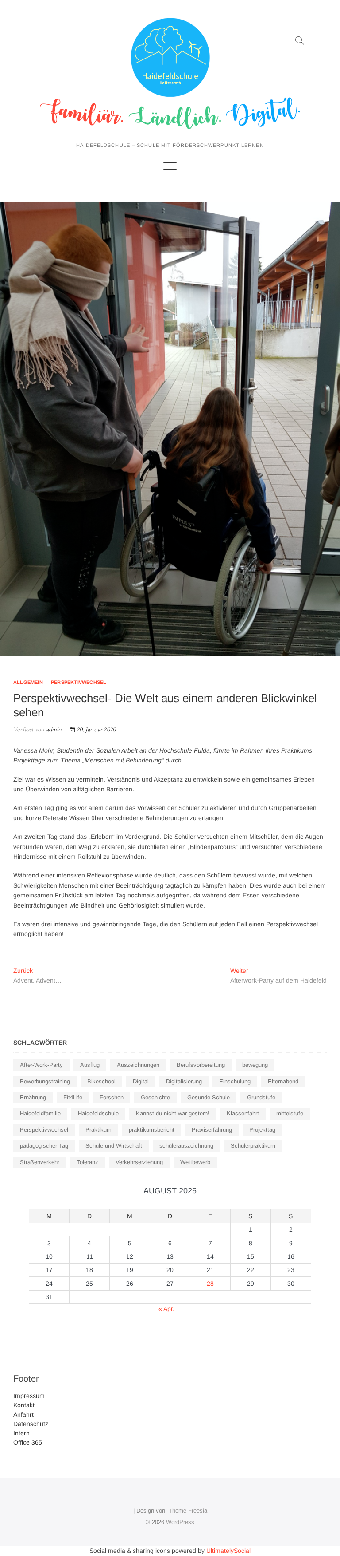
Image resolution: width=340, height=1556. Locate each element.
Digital (141, 1081)
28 (210, 1283)
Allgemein (28, 682)
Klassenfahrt (243, 1113)
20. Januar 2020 (95, 730)
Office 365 (27, 1442)
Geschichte (155, 1097)
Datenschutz (30, 1423)
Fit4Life (72, 1097)
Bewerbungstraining (45, 1081)
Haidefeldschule (98, 1113)
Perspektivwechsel (78, 682)
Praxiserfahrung (212, 1129)
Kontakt (24, 1405)
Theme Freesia (188, 1510)
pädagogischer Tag (44, 1145)
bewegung (255, 1065)
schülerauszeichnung (186, 1145)
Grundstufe (261, 1097)
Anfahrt (23, 1414)
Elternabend (283, 1081)
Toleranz (87, 1162)
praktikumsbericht (151, 1129)
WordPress (180, 1522)
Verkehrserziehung (139, 1162)
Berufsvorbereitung (201, 1065)
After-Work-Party (41, 1065)
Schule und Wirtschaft (113, 1145)
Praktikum (98, 1129)
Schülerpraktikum (253, 1145)
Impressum (29, 1395)
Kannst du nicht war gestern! (172, 1113)
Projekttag (262, 1129)
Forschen (112, 1097)
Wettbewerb (195, 1162)
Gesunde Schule (208, 1097)
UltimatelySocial (228, 1550)
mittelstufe (289, 1113)
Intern (21, 1433)
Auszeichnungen (138, 1065)
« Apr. (166, 1308)
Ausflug (90, 1065)
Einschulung (235, 1081)
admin (53, 730)
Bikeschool (101, 1081)
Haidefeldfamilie (40, 1113)
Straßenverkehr (39, 1162)
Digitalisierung (184, 1081)
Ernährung (33, 1097)
